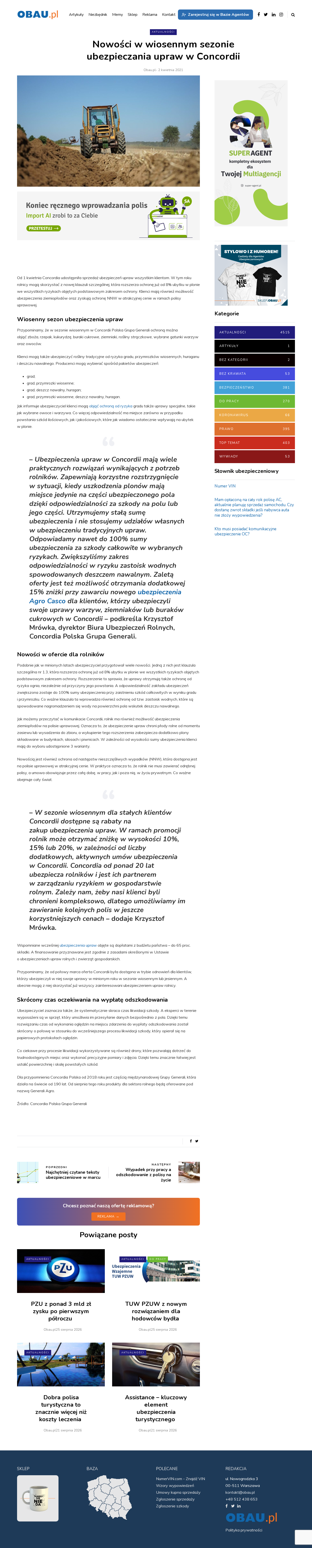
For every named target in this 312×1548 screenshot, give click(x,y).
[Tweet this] (197, 1141)
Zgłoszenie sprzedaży (175, 1499)
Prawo (254, 429)
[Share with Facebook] (191, 1141)
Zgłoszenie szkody (172, 1505)
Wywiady (254, 456)
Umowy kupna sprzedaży (178, 1492)
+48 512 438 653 (241, 1499)
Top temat (254, 443)
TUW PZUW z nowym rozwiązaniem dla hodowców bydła (156, 1311)
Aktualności (163, 32)
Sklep (132, 14)
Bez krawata (254, 374)
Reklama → (108, 1216)
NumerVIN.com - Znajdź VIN (180, 1478)
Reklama (149, 14)
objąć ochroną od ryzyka (110, 405)
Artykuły (254, 346)
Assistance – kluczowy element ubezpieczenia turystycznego (156, 1408)
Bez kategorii (254, 360)
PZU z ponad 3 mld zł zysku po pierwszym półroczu (61, 1311)
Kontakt (169, 14)
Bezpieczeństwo (254, 387)
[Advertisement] (251, 618)
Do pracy (157, 1259)
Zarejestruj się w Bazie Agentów (218, 14)
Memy (117, 14)
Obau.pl (150, 70)
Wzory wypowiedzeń (175, 1485)
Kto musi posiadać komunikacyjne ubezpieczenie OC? (245, 531)
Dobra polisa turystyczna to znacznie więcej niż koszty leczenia (61, 1408)
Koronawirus (254, 415)
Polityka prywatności (243, 1530)
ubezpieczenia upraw (78, 945)
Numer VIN (225, 486)
